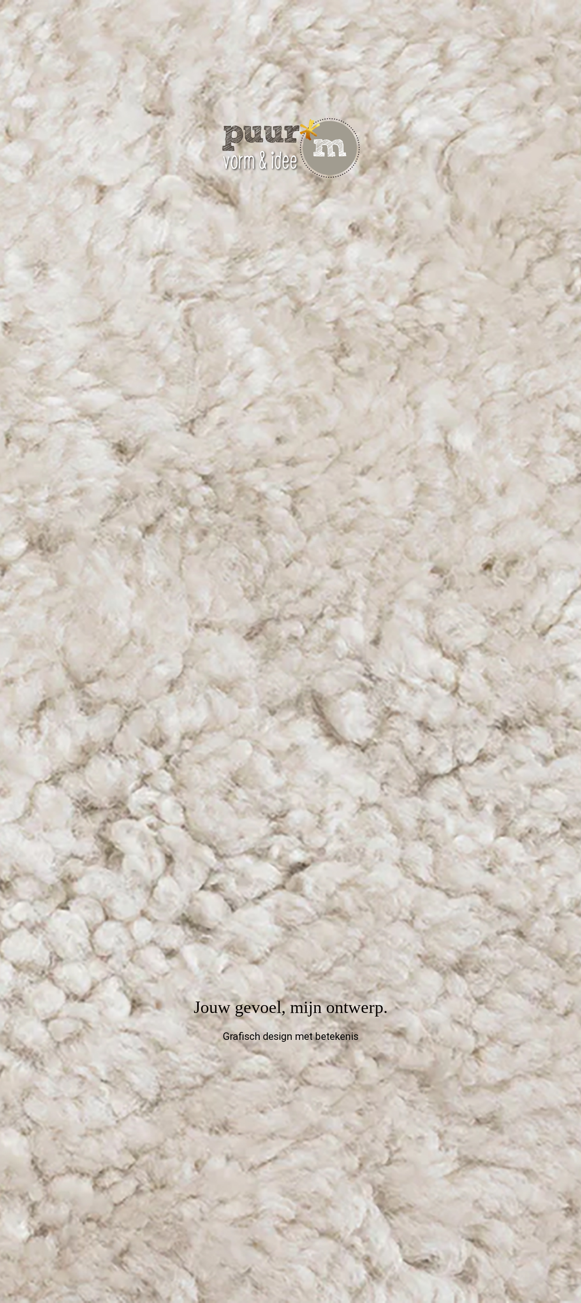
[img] (290, 651)
